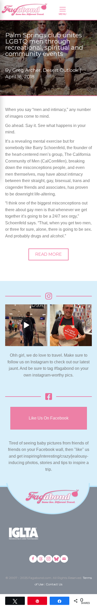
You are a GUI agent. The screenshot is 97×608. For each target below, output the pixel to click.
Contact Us (54, 584)
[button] (48, 254)
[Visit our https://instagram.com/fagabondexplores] (49, 559)
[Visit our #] (64, 559)
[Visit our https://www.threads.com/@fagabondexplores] (41, 559)
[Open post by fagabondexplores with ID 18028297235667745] (26, 325)
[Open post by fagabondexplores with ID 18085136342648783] (71, 325)
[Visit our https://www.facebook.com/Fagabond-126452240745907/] (33, 559)
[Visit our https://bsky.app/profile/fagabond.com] (56, 559)
